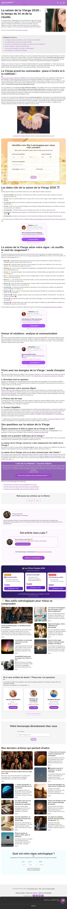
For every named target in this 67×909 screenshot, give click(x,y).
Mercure (19, 438)
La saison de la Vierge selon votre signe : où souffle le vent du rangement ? (25, 44)
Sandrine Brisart (54, 699)
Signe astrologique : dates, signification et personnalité (56, 625)
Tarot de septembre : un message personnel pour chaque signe (23, 818)
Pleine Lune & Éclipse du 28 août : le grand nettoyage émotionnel (56, 802)
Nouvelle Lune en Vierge (19, 212)
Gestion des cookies (31, 893)
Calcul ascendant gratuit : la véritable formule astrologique (16, 626)
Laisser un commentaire (32, 558)
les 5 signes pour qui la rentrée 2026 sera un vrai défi (46, 412)
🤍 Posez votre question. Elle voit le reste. (31, 322)
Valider (33, 739)
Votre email (20, 731)
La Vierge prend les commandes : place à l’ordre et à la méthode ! (23, 40)
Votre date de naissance (18, 154)
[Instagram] (36, 896)
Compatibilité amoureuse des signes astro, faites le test (23, 658)
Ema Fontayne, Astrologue (22, 30)
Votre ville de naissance (18, 161)
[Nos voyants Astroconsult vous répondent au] (61, 2)
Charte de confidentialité (44, 893)
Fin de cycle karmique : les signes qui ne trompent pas (56, 785)
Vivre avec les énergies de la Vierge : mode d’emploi (19, 48)
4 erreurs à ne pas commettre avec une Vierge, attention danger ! (21, 489)
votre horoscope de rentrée (9, 393)
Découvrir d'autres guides (33, 714)
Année (40, 861)
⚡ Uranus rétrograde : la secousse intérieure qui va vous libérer (23, 786)
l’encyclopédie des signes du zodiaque (51, 307)
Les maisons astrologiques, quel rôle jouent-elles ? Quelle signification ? (56, 609)
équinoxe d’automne (40, 432)
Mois (30, 861)
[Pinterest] (42, 896)
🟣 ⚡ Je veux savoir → (33, 362)
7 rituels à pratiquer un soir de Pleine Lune (49, 456)
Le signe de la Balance (54, 419)
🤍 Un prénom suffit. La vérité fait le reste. (30, 236)
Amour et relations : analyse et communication (17, 46)
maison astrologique (33, 255)
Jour (23, 861)
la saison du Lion (9, 78)
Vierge (37, 500)
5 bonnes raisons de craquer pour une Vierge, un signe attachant (21, 486)
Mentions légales (20, 893)
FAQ (40, 888)
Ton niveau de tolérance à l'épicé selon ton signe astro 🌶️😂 (16, 772)
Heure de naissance (46, 154)
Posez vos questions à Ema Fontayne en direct (32, 475)
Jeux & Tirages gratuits (48, 888)
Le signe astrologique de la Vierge (18, 79)
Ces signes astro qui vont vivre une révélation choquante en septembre (23, 802)
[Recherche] (58, 2)
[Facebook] (34, 896)
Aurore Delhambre (13, 699)
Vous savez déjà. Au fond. (33, 356)
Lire (2, 637)
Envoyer (33, 177)
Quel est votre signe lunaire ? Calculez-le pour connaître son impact (56, 642)
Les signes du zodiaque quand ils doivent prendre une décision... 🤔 (56, 818)
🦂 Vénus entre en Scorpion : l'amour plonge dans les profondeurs (57, 753)
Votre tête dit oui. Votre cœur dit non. (32, 319)
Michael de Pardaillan (33, 700)
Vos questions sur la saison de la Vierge (15, 50)
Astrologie (30, 500)
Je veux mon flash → (33, 239)
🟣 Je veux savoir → (33, 325)
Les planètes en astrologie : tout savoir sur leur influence (23, 642)
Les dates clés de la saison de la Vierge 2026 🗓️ (18, 42)
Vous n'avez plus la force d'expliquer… (33, 233)
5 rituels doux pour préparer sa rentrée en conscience (48, 376)
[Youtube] (39, 896)
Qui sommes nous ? (32, 888)
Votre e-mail (39, 169)
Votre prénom (18, 169)
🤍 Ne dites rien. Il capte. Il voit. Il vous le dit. (31, 359)
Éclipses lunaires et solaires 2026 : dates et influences (22, 835)
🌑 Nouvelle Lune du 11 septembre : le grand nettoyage (55, 770)
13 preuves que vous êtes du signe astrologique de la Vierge (20, 484)
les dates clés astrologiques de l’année (38, 219)
